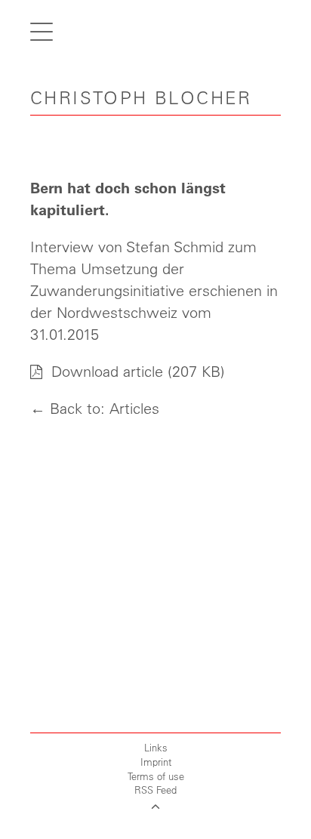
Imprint (155, 761)
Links (156, 747)
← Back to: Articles (94, 408)
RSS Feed (155, 789)
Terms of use (156, 776)
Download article (105, 371)
